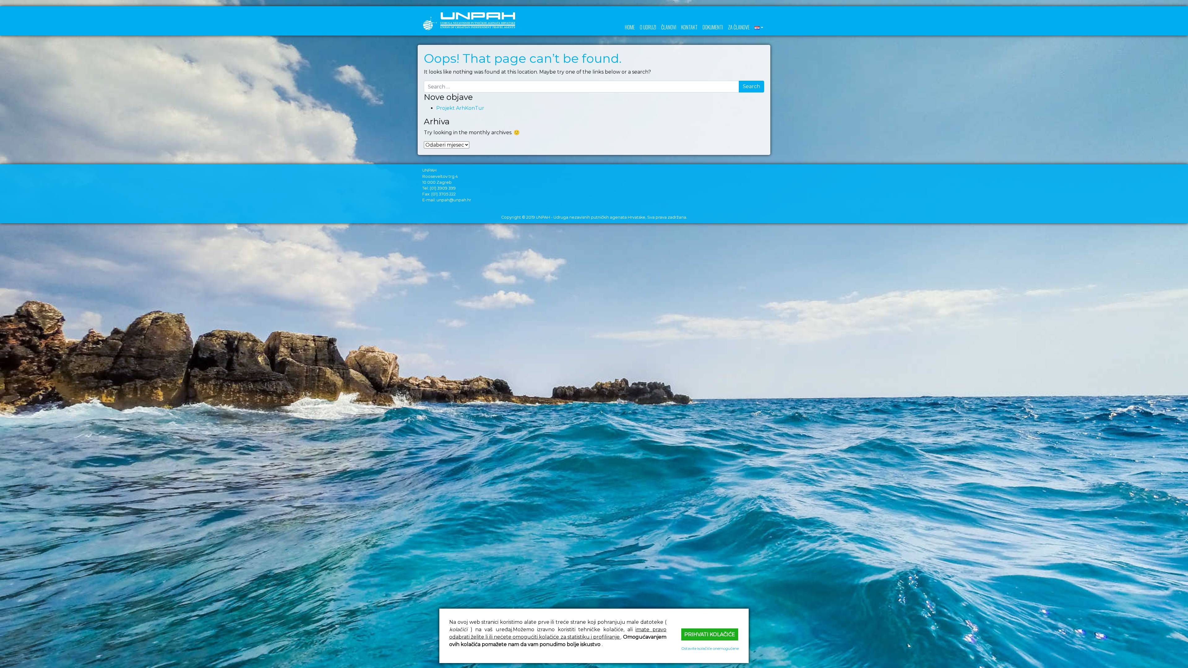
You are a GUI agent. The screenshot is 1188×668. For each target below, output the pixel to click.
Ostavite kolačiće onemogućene (710, 648)
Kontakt (689, 27)
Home (630, 27)
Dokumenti (713, 27)
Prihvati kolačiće (709, 634)
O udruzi (648, 27)
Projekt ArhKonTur (460, 108)
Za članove (739, 27)
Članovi (668, 27)
